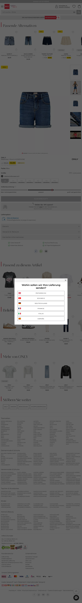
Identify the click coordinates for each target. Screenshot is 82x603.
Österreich (41, 293)
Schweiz (41, 298)
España (41, 319)
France (41, 308)
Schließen (66, 280)
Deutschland (41, 303)
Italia (41, 313)
